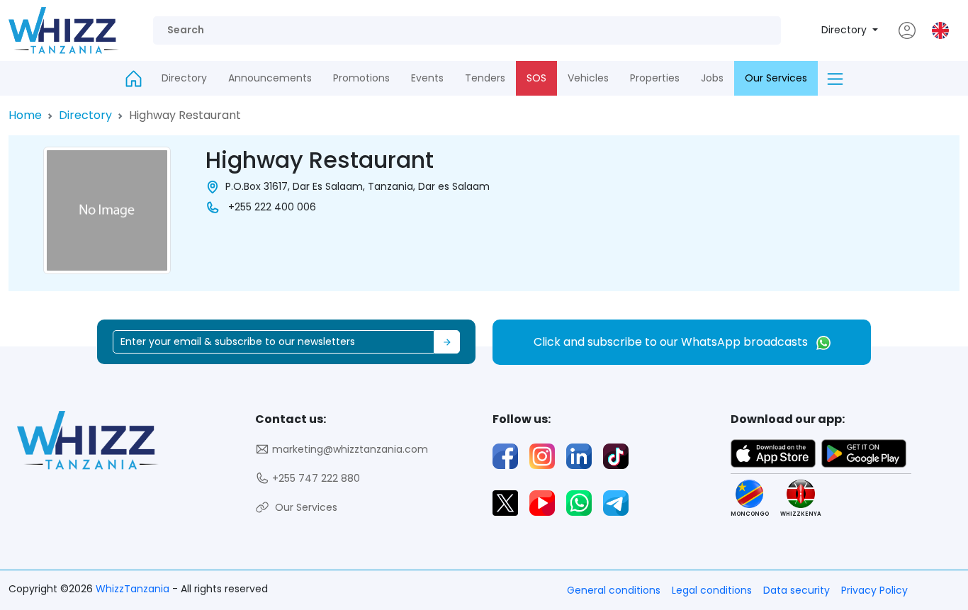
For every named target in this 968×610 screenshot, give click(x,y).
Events (427, 78)
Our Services (776, 78)
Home (25, 115)
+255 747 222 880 (314, 478)
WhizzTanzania (134, 589)
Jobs (712, 78)
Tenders (485, 78)
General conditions (613, 590)
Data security (796, 590)
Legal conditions (712, 590)
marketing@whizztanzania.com (348, 449)
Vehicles (588, 78)
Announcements (270, 78)
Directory (845, 30)
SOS (536, 78)
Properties (655, 78)
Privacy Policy (874, 590)
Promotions (361, 78)
